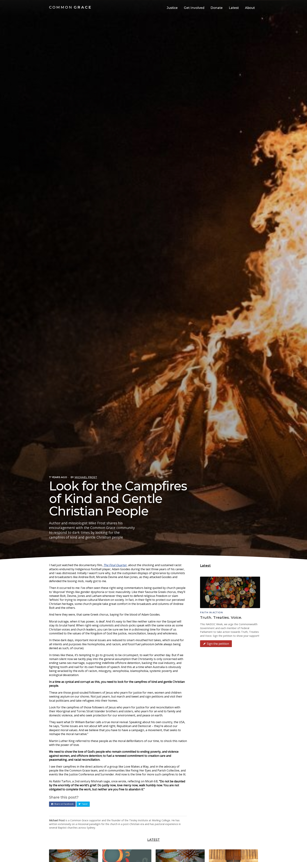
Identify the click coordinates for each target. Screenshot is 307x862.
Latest (234, 8)
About (250, 8)
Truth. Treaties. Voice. (221, 617)
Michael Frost (86, 477)
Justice (172, 8)
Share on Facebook (64, 803)
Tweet (85, 803)
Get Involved (194, 8)
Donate (217, 8)
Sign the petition (218, 644)
